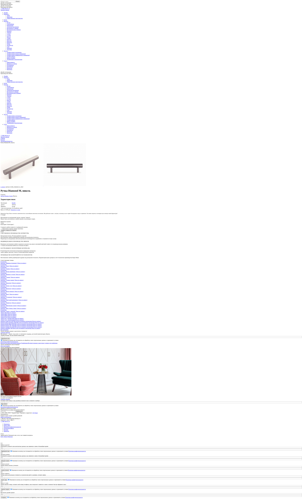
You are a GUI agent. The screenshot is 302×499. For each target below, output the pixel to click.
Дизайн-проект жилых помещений (16, 117)
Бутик (5, 83)
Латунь (2, 196)
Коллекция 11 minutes (12, 91)
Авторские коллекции (13, 90)
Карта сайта (7, 425)
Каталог (6, 84)
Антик (11, 196)
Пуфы (8, 107)
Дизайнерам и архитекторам (14, 123)
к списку (3, 187)
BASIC (14, 203)
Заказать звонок (5, 10)
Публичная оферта (9, 428)
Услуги (6, 114)
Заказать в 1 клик (15, 209)
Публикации (10, 128)
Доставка (9, 113)
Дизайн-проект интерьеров (14, 116)
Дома (8, 79)
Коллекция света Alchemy (14, 93)
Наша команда (11, 125)
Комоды (9, 103)
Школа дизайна (11, 121)
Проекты (6, 77)
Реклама (6, 429)
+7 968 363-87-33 (5, 8)
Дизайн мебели (11, 120)
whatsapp (3, 332)
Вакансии (9, 131)
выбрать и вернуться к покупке (8, 230)
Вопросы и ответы (12, 127)
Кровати (9, 94)
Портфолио (10, 130)
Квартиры (9, 80)
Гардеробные (10, 87)
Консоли (9, 104)
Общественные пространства (15, 82)
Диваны (9, 96)
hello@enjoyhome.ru (6, 417)
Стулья (9, 99)
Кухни (8, 86)
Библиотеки (10, 89)
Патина (7, 196)
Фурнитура (10, 108)
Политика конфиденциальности (12, 427)
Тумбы (9, 101)
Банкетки (9, 106)
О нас (5, 124)
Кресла (9, 100)
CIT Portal (35, 413)
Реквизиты (7, 424)
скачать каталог (5, 470)
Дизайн (6, 76)
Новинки (9, 111)
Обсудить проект (5, 346)
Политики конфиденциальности (9, 341)
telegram (8, 332)
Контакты (9, 133)
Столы (8, 97)
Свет (8, 110)
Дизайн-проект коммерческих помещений (18, 118)
